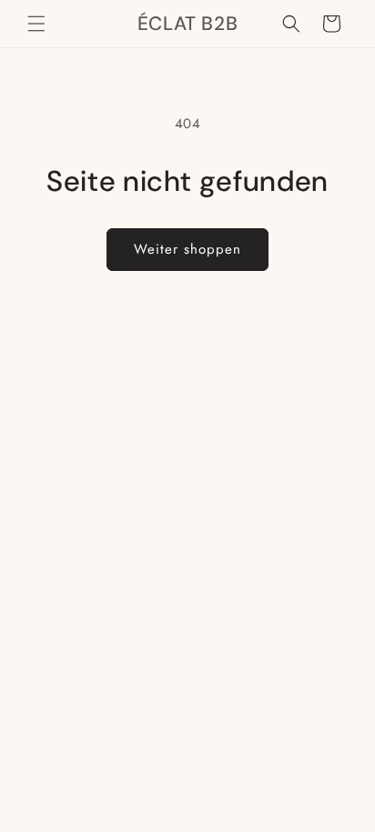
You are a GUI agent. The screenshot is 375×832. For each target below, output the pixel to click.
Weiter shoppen (187, 249)
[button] (36, 24)
